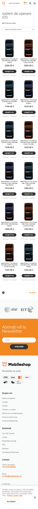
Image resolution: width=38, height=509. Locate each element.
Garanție (5, 449)
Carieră (4, 406)
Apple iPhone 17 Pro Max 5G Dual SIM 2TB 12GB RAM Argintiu (9, 60)
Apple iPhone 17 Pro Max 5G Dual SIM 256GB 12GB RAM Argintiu (28, 265)
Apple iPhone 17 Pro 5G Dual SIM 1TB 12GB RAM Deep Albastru (28, 101)
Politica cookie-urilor (9, 417)
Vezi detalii (6, 75)
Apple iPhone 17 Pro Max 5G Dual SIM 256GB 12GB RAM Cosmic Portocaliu (9, 265)
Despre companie (8, 398)
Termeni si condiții (9, 410)
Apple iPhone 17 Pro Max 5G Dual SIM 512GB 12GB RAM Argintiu (9, 142)
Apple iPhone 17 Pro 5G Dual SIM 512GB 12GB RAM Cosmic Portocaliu (28, 224)
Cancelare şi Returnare (10, 452)
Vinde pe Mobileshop (10, 421)
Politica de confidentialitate (12, 413)
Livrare (4, 437)
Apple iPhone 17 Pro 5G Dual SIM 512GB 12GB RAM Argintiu (28, 183)
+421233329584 (14, 3)
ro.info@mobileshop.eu (12, 476)
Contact (5, 402)
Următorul (32, 293)
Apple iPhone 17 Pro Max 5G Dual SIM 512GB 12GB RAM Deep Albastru (9, 183)
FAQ (3, 445)
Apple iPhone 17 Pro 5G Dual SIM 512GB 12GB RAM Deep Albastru (9, 224)
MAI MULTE (19, 382)
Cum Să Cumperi (8, 433)
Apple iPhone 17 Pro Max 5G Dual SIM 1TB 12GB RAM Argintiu (9, 101)
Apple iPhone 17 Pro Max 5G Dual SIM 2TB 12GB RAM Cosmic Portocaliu (28, 60)
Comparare (13, 75)
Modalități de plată (9, 441)
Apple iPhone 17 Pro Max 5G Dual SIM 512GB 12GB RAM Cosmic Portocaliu (28, 142)
